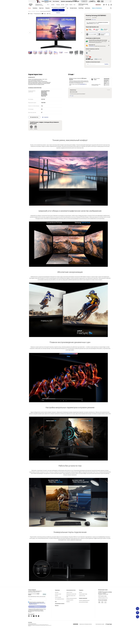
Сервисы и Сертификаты (97, 8)
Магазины (58, 4)
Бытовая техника (73, 8)
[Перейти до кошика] (111, 4)
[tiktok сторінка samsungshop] (36, 616)
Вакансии (56, 605)
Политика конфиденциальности (84, 600)
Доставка (62, 4)
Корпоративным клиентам (59, 603)
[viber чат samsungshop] (102, 602)
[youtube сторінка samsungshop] (34, 616)
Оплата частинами (58, 597)
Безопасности (42, 603)
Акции (29, 8)
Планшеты (47, 8)
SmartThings (81, 8)
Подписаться (37, 606)
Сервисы (66, 4)
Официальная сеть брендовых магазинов (39, 5)
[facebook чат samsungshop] (29, 616)
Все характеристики (34, 117)
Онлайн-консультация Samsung (71, 598)
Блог (56, 601)
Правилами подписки (33, 604)
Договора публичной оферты (34, 603)
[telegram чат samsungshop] (38, 616)
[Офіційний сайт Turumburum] (109, 624)
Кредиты (71, 4)
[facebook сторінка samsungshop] (105, 602)
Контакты (56, 595)
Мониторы (37, 11)
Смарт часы (41, 8)
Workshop (68, 601)
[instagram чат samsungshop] (31, 616)
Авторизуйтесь (91, 46)
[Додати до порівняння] (104, 4)
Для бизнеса (87, 8)
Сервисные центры (82, 595)
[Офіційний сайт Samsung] (75, 624)
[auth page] (108, 4)
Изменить (58, 12)
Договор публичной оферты (83, 602)
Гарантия (80, 592)
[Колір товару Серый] (86, 53)
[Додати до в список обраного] (106, 4)
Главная (29, 11)
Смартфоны (35, 8)
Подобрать (106, 64)
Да (58, 10)
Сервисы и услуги (69, 592)
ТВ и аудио (33, 11)
